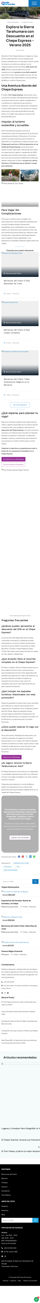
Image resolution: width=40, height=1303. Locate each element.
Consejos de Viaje (27, 22)
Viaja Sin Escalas (25, 1277)
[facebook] (19, 857)
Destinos (4, 1206)
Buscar (35, 881)
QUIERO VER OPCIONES (20, 838)
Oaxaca (6, 954)
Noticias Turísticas (13, 22)
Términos (14, 1266)
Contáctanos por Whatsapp (13, 459)
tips (18, 866)
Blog (3, 1214)
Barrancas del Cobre (13, 273)
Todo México (6, 1195)
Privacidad (5, 1266)
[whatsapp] (34, 857)
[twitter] (26, 857)
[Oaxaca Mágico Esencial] (15, 942)
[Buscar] (35, 1220)
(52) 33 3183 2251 (10, 1248)
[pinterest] (23, 857)
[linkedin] (30, 857)
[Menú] (34, 3)
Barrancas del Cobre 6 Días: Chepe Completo (17, 331)
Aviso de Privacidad (8, 1243)
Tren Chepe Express (10, 870)
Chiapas (4, 1182)
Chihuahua (7, 866)
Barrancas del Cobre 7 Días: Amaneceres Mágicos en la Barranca (17, 382)
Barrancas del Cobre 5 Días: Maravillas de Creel (17, 282)
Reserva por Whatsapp (11, 757)
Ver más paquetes (20, 405)
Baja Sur (4, 1178)
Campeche (5, 1191)
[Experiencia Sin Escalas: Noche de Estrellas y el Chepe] (14, 892)
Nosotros (4, 1210)
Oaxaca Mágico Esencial (11, 951)
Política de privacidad (30, 1281)
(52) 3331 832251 (9, 982)
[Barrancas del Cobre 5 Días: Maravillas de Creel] (11, 917)
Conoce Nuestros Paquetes (13, 464)
